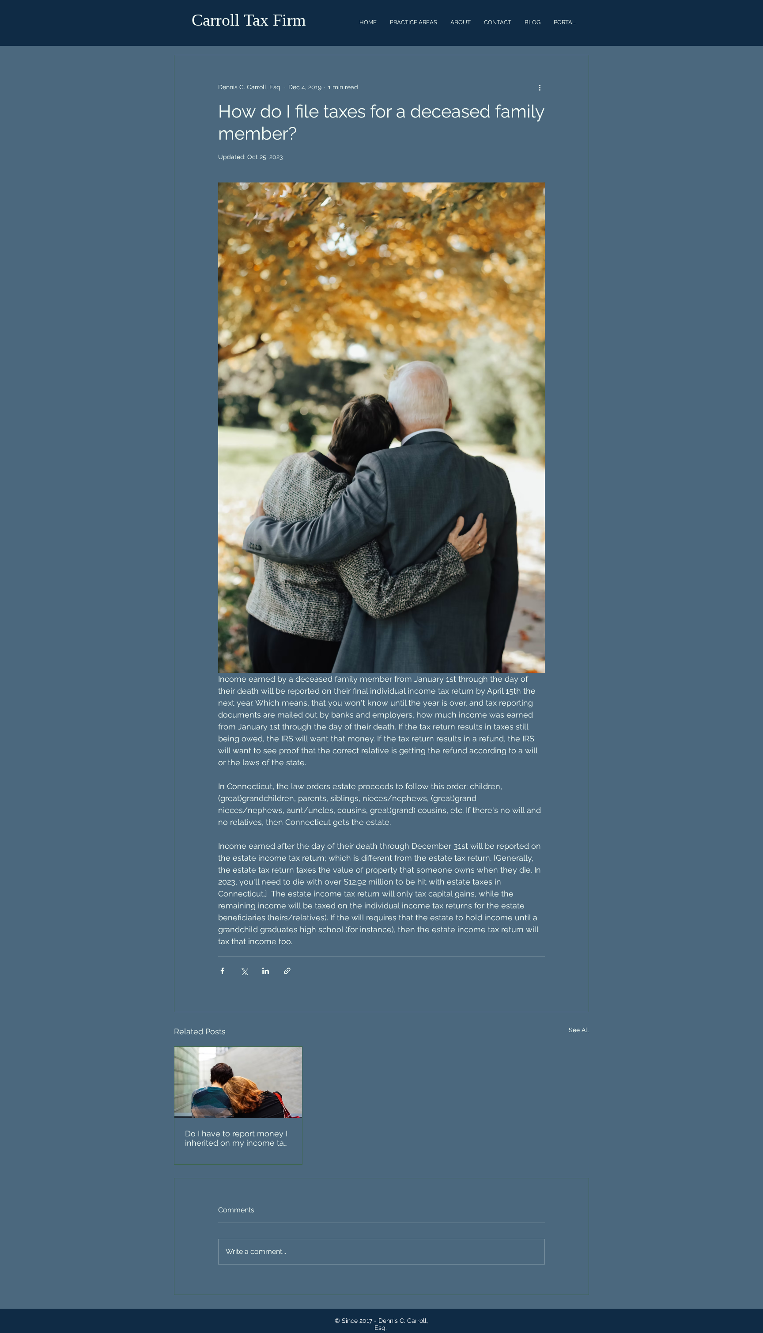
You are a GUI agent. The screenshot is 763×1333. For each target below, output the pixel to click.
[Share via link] (287, 971)
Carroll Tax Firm (249, 20)
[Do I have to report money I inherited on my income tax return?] (238, 1082)
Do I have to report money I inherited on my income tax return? (236, 1138)
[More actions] (539, 87)
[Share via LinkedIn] (265, 971)
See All (579, 1029)
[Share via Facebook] (222, 971)
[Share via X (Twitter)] (244, 971)
